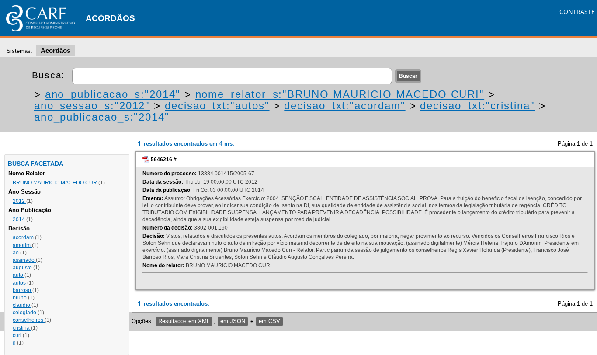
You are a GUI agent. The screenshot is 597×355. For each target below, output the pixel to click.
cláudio (22, 305)
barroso (22, 290)
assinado (24, 260)
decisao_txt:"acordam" (344, 105)
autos (20, 283)
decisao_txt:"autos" (217, 105)
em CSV (269, 321)
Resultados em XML (184, 321)
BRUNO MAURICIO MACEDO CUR (55, 183)
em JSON (232, 321)
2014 (19, 219)
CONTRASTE (577, 11)
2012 (19, 201)
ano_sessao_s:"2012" (92, 105)
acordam (24, 237)
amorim (22, 245)
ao (16, 253)
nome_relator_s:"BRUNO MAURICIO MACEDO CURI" (340, 94)
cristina (22, 328)
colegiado (25, 313)
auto (18, 275)
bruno (20, 298)
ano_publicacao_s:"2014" (112, 94)
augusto (23, 268)
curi (18, 335)
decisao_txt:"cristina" (477, 105)
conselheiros (29, 320)
